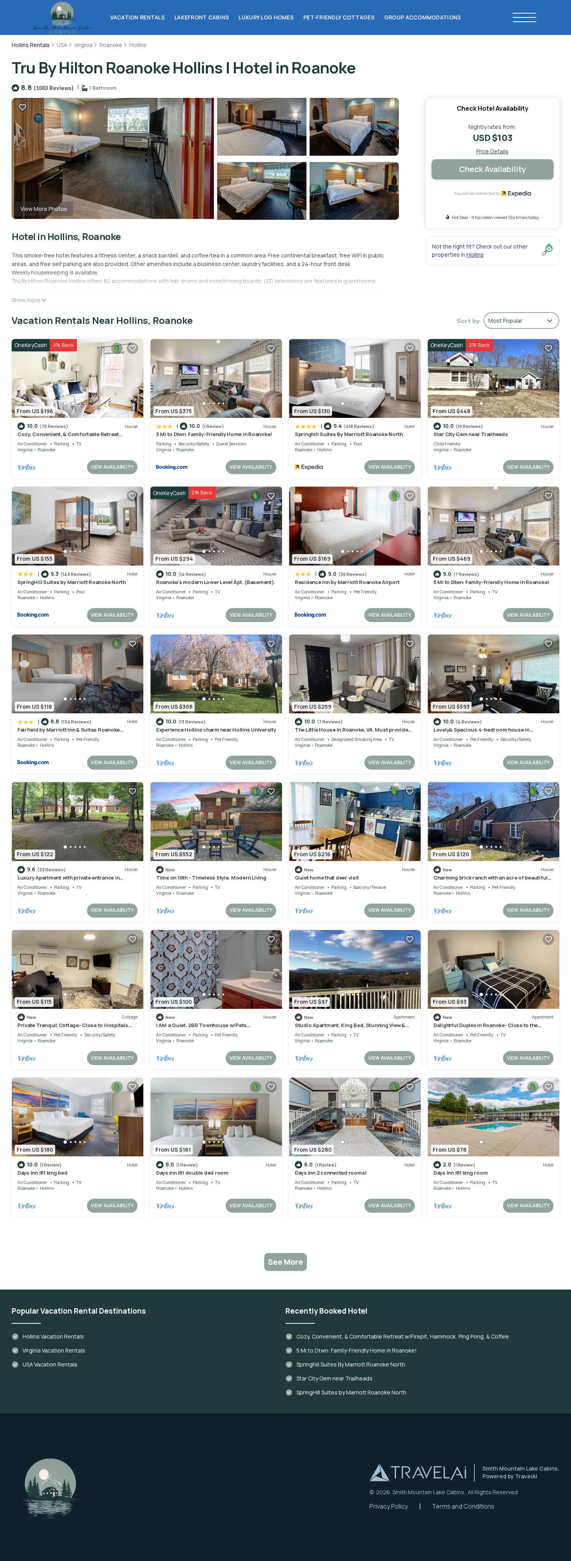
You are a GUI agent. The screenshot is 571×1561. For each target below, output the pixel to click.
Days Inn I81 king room (460, 1172)
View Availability (112, 467)
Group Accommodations (422, 17)
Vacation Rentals (137, 17)
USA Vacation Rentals (50, 1364)
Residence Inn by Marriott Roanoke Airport (347, 582)
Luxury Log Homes (265, 17)
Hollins (137, 45)
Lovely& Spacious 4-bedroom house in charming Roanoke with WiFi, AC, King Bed (485, 733)
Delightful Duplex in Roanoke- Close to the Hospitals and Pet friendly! (485, 1029)
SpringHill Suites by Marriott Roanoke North (71, 582)
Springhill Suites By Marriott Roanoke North (349, 434)
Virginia (83, 45)
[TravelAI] (417, 1472)
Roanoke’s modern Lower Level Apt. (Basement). (215, 582)
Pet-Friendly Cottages (338, 17)
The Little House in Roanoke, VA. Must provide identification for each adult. (351, 733)
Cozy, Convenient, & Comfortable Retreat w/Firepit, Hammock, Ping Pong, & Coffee (68, 438)
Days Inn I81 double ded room (192, 1172)
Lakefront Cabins (201, 17)
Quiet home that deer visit (327, 877)
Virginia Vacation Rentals (54, 1350)
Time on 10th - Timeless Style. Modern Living (211, 877)
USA (62, 45)
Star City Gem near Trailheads (470, 434)
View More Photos (44, 208)
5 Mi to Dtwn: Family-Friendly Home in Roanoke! (214, 434)
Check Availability (492, 169)
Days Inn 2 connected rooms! (331, 1172)
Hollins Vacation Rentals (53, 1336)
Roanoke (110, 45)
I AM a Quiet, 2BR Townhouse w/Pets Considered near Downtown (201, 1029)
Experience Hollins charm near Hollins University (216, 729)
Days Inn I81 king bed (42, 1172)
